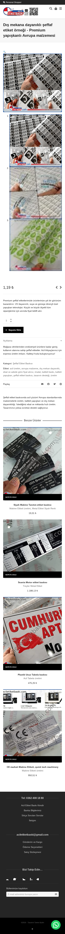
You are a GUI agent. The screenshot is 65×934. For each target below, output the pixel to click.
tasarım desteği (41, 375)
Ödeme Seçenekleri (32, 847)
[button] (4, 52)
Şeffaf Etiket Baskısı (23, 363)
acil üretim (15, 368)
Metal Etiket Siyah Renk (44, 508)
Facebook (15, 877)
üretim (54, 375)
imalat (38, 372)
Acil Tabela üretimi (33, 678)
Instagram (8, 877)
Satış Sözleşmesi (32, 852)
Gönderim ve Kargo (32, 842)
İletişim (32, 820)
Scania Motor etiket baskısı (32, 582)
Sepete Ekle (15, 330)
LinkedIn (36, 877)
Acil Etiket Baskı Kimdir (32, 805)
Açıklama (7, 340)
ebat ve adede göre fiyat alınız (18, 372)
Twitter (22, 877)
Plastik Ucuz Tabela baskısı (32, 674)
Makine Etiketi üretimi (20, 508)
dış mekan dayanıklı (49, 368)
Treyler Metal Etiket (32, 586)
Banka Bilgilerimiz (32, 810)
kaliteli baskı (48, 372)
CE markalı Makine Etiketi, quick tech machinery (32, 767)
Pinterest (29, 877)
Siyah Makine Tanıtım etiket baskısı (32, 505)
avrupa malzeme (29, 368)
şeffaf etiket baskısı (23, 375)
